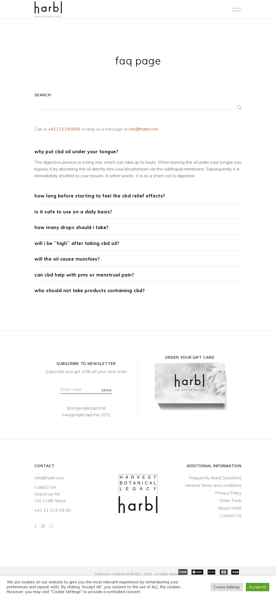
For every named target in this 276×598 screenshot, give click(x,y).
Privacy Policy (228, 493)
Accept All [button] (257, 587)
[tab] (138, 151)
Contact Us (231, 515)
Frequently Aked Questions (215, 477)
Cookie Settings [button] (227, 587)
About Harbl (230, 508)
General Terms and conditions (213, 485)
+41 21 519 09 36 (52, 510)
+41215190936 (64, 129)
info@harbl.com (143, 129)
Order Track (230, 500)
